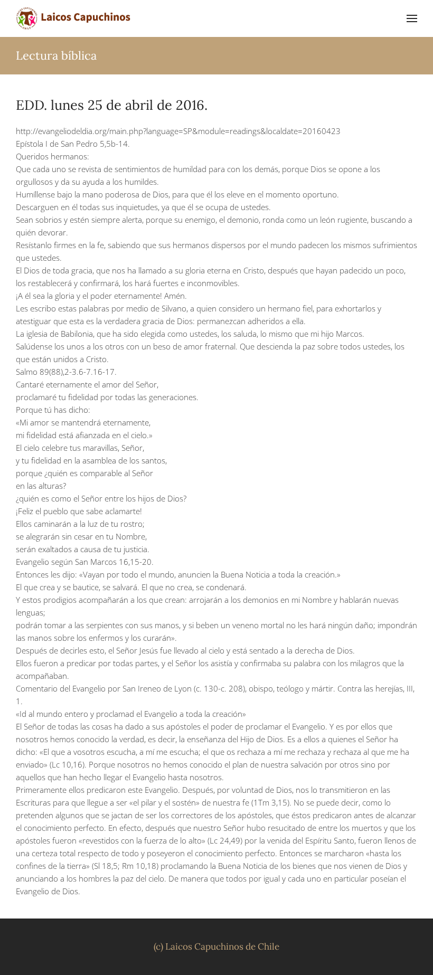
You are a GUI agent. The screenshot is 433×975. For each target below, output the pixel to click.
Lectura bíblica (56, 55)
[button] (412, 18)
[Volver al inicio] (74, 18)
